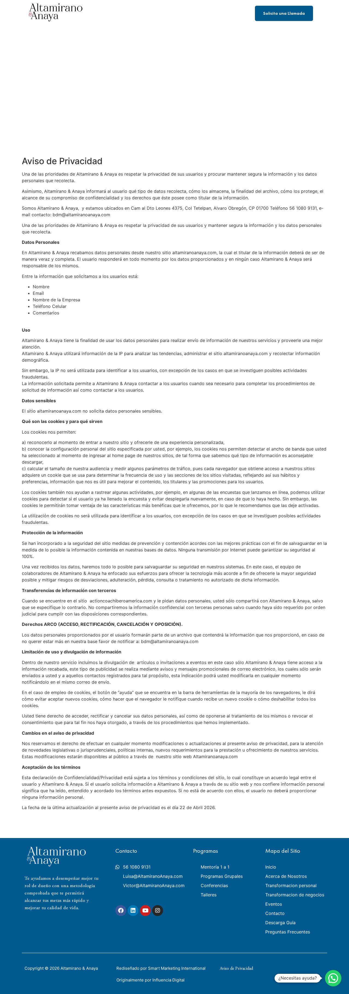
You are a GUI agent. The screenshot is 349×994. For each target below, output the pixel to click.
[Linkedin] (133, 910)
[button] (333, 978)
